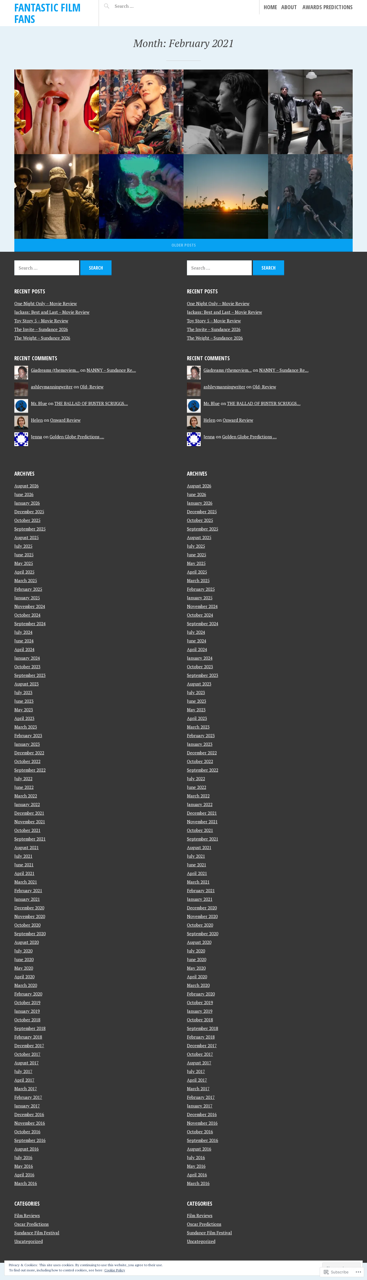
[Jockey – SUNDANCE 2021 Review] (226, 196)
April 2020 (24, 976)
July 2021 (23, 856)
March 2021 (25, 882)
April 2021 (24, 873)
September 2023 (30, 675)
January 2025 (27, 598)
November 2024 (29, 606)
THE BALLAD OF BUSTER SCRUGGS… (91, 403)
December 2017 (29, 1045)
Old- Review (92, 387)
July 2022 (23, 778)
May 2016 (23, 1166)
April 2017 (24, 1080)
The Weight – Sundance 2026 (42, 338)
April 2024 (24, 649)
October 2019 (27, 1002)
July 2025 (23, 546)
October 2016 (27, 1131)
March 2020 (25, 985)
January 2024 (27, 658)
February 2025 (28, 589)
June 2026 (24, 494)
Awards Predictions (327, 7)
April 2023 (24, 718)
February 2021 (28, 890)
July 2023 (23, 692)
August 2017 (26, 1063)
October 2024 (27, 615)
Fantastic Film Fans (47, 13)
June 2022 (24, 787)
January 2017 (27, 1106)
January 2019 (27, 1011)
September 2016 (30, 1140)
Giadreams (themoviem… (55, 370)
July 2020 (23, 951)
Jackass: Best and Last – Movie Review (51, 312)
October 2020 (27, 925)
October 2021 (27, 830)
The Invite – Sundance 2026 (41, 329)
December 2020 (29, 908)
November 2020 (29, 916)
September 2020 (30, 933)
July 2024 (23, 632)
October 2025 (27, 520)
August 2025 (26, 537)
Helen (37, 420)
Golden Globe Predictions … (77, 436)
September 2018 (30, 1028)
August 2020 (26, 942)
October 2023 (27, 666)
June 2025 (24, 554)
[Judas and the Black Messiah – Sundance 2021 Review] (56, 196)
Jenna (36, 436)
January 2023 (27, 744)
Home (270, 7)
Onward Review (65, 420)
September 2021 (30, 839)
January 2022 (27, 804)
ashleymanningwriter (52, 387)
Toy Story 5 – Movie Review (41, 321)
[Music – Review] (141, 111)
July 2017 (23, 1071)
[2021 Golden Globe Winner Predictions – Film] (56, 111)
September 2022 (30, 770)
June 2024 (24, 641)
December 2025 (29, 511)
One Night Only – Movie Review (45, 303)
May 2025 (23, 563)
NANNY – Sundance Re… (111, 370)
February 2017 (28, 1097)
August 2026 (26, 486)
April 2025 (24, 572)
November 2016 (29, 1123)
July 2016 (23, 1157)
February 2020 (28, 994)
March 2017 (25, 1088)
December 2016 (29, 1114)
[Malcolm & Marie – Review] (226, 111)
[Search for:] (138, 6)
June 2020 (24, 959)
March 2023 (25, 727)
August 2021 (26, 847)
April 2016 (24, 1175)
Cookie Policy (114, 1270)
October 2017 (27, 1054)
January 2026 (27, 503)
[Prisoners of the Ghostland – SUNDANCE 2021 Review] (310, 111)
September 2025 (30, 529)
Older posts (183, 245)
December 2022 (29, 753)
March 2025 (25, 580)
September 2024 (30, 623)
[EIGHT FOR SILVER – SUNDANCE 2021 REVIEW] (310, 196)
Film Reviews (27, 1215)
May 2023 (23, 709)
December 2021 (29, 813)
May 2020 (23, 968)
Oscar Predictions (31, 1224)
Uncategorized (28, 1241)
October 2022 (27, 761)
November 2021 (29, 821)
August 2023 (26, 684)
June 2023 (24, 701)
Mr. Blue (39, 403)
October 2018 (27, 1020)
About (289, 7)
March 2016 (25, 1183)
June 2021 (24, 864)
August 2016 (26, 1149)
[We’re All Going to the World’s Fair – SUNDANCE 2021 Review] (141, 196)
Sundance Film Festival (36, 1233)
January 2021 (27, 899)
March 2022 (25, 796)
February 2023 (28, 735)
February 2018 (28, 1037)
